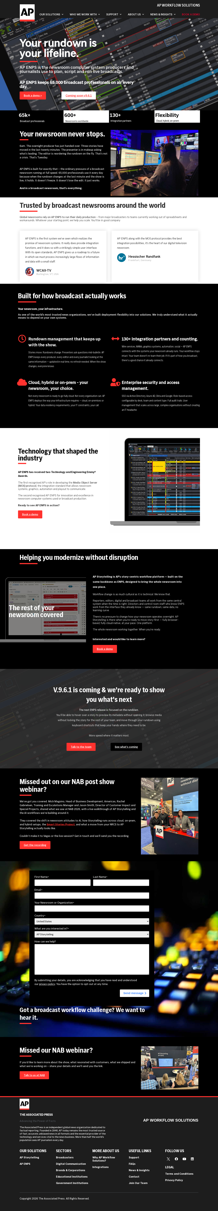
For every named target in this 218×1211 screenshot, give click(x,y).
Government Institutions (72, 1183)
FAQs (132, 1164)
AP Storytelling (29, 1157)
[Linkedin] (192, 1159)
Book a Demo (191, 14)
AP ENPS (25, 1164)
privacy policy (47, 984)
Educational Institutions (72, 1176)
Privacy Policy (174, 1180)
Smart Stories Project (61, 824)
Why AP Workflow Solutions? (103, 1159)
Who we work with (83, 14)
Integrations (100, 1167)
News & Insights (161, 14)
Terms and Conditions (179, 1173)
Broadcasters (65, 1157)
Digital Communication (71, 1164)
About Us (134, 14)
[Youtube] (184, 1159)
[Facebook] (176, 1159)
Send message (133, 993)
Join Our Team (138, 1183)
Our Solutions (49, 14)
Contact (134, 1176)
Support (112, 14)
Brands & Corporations (70, 1170)
